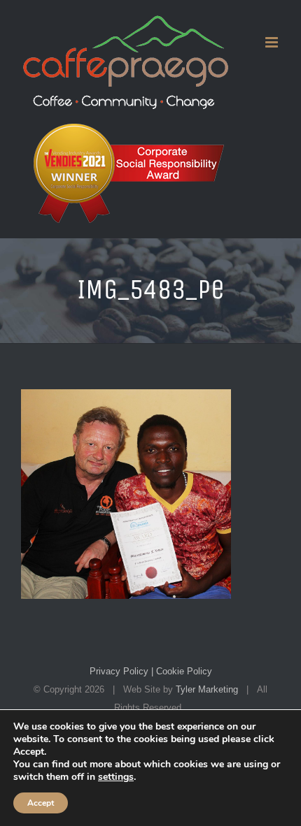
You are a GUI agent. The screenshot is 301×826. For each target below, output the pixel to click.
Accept (40, 803)
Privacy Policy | (121, 671)
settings (116, 777)
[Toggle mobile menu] (272, 42)
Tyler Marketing (207, 689)
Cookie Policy (182, 671)
